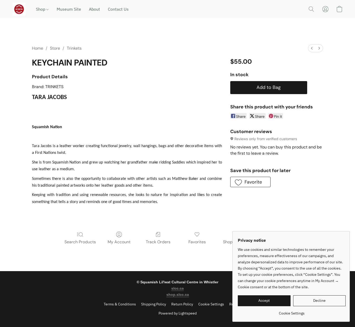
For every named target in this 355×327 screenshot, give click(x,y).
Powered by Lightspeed (178, 313)
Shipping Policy (153, 304)
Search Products (80, 242)
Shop (41, 9)
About (94, 9)
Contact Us (118, 9)
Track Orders (158, 242)
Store (55, 48)
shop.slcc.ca (177, 294)
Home (37, 48)
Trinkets (74, 48)
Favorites (197, 242)
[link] (292, 311)
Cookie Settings (211, 304)
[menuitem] (311, 48)
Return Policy (182, 304)
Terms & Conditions (120, 304)
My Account (119, 242)
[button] (18, 9)
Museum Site (69, 9)
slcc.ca (177, 288)
